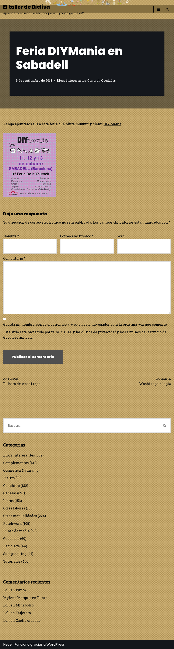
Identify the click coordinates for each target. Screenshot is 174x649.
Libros (8, 500)
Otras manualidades (20, 515)
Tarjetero (23, 612)
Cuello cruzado (28, 620)
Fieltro (9, 478)
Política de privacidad (97, 332)
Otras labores (14, 508)
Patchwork (12, 523)
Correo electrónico (77, 236)
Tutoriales (11, 561)
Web (121, 236)
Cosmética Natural (19, 470)
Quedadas (108, 80)
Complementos (16, 463)
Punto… (22, 590)
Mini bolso (25, 605)
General (93, 80)
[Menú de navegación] (158, 9)
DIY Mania (112, 124)
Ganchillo (11, 485)
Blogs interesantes (71, 80)
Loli (6, 590)
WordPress (55, 644)
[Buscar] (167, 9)
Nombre (11, 236)
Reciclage (11, 546)
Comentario (14, 258)
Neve (7, 644)
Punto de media (16, 531)
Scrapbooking (15, 553)
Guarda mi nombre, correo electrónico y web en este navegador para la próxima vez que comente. (85, 324)
